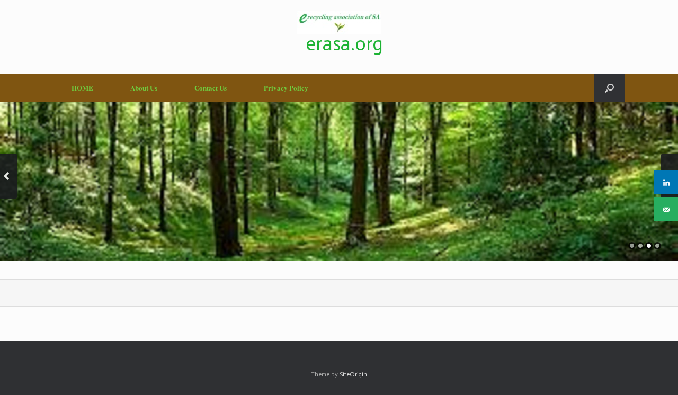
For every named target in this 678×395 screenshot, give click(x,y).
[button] (609, 88)
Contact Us (210, 88)
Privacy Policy (286, 88)
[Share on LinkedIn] (666, 182)
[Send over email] (666, 209)
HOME (82, 88)
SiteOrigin (353, 374)
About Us (143, 88)
